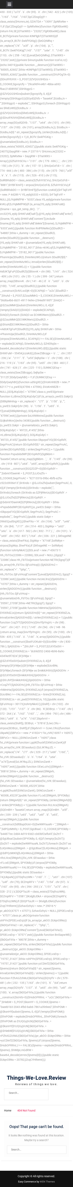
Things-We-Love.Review (36, 1078)
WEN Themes (47, 1181)
